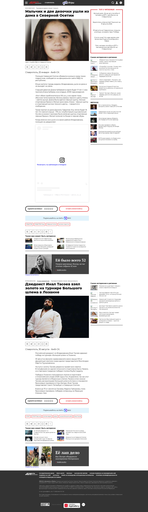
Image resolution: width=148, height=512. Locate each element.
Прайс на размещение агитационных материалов (77, 475)
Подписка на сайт (45, 475)
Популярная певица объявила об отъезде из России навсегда (108, 119)
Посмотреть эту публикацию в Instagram (51, 164)
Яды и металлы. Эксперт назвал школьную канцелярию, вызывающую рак (109, 314)
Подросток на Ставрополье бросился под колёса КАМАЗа (43, 239)
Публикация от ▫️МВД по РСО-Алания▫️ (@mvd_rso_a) (62, 195)
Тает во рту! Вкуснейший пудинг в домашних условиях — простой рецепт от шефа (110, 320)
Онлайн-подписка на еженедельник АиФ (103, 473)
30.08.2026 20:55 (30, 281)
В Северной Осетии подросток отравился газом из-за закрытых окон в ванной (76, 246)
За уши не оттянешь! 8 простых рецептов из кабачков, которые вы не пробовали (111, 88)
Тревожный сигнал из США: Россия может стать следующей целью (110, 112)
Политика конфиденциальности (106, 475)
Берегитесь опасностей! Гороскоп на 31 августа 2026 (106, 23)
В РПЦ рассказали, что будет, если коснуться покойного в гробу (109, 139)
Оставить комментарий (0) (74, 208)
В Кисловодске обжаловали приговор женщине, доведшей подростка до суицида (43, 246)
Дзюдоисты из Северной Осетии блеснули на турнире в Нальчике (76, 438)
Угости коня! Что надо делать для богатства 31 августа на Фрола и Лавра (106, 39)
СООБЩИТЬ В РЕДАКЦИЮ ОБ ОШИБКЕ (50, 477)
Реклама (69, 473)
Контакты (56, 475)
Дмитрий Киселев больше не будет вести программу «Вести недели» (110, 132)
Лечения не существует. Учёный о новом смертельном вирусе (109, 286)
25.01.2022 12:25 (30, 8)
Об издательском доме (46, 473)
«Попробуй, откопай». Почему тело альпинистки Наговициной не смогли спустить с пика (110, 68)
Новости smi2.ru (32, 275)
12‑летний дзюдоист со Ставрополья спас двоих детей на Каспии (44, 432)
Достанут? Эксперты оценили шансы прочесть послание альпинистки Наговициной (111, 307)
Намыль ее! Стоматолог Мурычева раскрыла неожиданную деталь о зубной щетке (110, 300)
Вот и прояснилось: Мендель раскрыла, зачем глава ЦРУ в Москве (110, 105)
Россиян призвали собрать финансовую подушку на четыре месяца (109, 126)
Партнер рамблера (56, 504)
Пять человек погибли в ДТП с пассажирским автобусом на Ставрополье (106, 47)
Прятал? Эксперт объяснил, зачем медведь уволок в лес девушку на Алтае (110, 94)
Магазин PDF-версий (80, 473)
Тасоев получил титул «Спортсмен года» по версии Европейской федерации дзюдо (44, 438)
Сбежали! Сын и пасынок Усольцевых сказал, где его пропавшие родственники (111, 61)
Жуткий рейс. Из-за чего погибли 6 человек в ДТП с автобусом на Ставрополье (107, 15)
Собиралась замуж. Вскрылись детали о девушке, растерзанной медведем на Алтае (109, 74)
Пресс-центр (60, 473)
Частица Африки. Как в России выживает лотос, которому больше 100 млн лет (110, 294)
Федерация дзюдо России (33, 339)
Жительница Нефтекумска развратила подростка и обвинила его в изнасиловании (76, 240)
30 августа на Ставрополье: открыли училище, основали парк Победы (106, 31)
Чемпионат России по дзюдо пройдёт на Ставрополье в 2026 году (76, 432)
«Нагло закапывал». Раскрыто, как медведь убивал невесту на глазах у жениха (110, 81)
